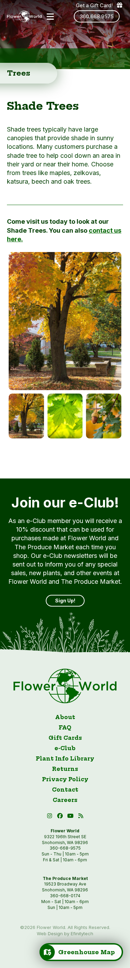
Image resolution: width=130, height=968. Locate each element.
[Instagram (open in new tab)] (50, 817)
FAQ (65, 727)
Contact (65, 789)
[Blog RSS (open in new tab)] (80, 817)
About (65, 717)
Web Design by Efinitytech (65, 933)
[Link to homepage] (24, 16)
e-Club (65, 748)
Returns (65, 769)
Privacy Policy (65, 779)
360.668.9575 (97, 16)
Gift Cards (65, 738)
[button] (50, 16)
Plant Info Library (65, 758)
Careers (65, 800)
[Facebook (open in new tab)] (60, 817)
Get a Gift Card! (94, 5)
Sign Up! (65, 600)
